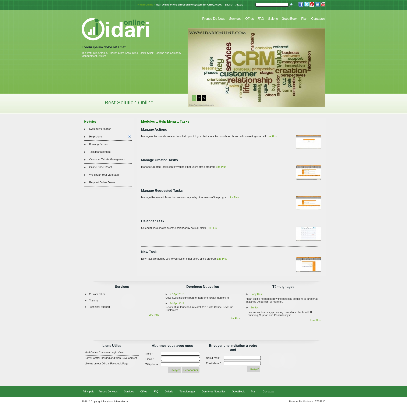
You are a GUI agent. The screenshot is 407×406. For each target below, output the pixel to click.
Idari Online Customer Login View (104, 352)
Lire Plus (271, 136)
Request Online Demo (102, 182)
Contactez (318, 18)
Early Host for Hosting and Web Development (111, 358)
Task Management (99, 151)
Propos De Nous (213, 18)
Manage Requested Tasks (162, 190)
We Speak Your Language (104, 174)
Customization (97, 294)
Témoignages (283, 286)
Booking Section (98, 144)
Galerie (273, 18)
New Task (149, 252)
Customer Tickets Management (107, 159)
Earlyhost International (115, 401)
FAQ (261, 18)
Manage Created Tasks (159, 160)
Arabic (239, 4)
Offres (249, 18)
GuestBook (289, 18)
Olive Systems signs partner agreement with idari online (198, 297)
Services (235, 18)
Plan (304, 18)
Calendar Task (152, 221)
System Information (100, 128)
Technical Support (99, 306)
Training (94, 300)
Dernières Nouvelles (202, 286)
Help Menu (95, 136)
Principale (88, 391)
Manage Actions (154, 129)
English (229, 4)
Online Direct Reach (101, 167)
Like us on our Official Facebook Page (106, 363)
